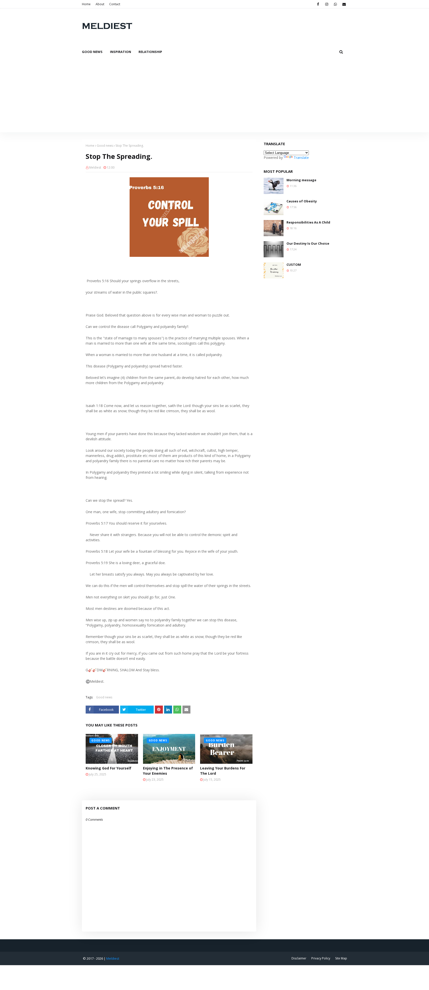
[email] (344, 4)
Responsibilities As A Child (308, 222)
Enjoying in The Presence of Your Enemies (168, 771)
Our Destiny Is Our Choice (307, 243)
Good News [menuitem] (92, 51)
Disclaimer (298, 958)
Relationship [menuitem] (150, 51)
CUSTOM (293, 264)
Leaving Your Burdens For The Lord (222, 771)
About (100, 4)
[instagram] (326, 4)
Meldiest (95, 167)
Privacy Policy (320, 958)
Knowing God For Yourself (108, 768)
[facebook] (318, 4)
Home (86, 4)
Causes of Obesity (301, 201)
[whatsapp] (335, 4)
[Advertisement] (214, 95)
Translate (301, 157)
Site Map (341, 958)
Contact (114, 4)
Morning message (301, 180)
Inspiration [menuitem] (120, 51)
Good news (105, 145)
